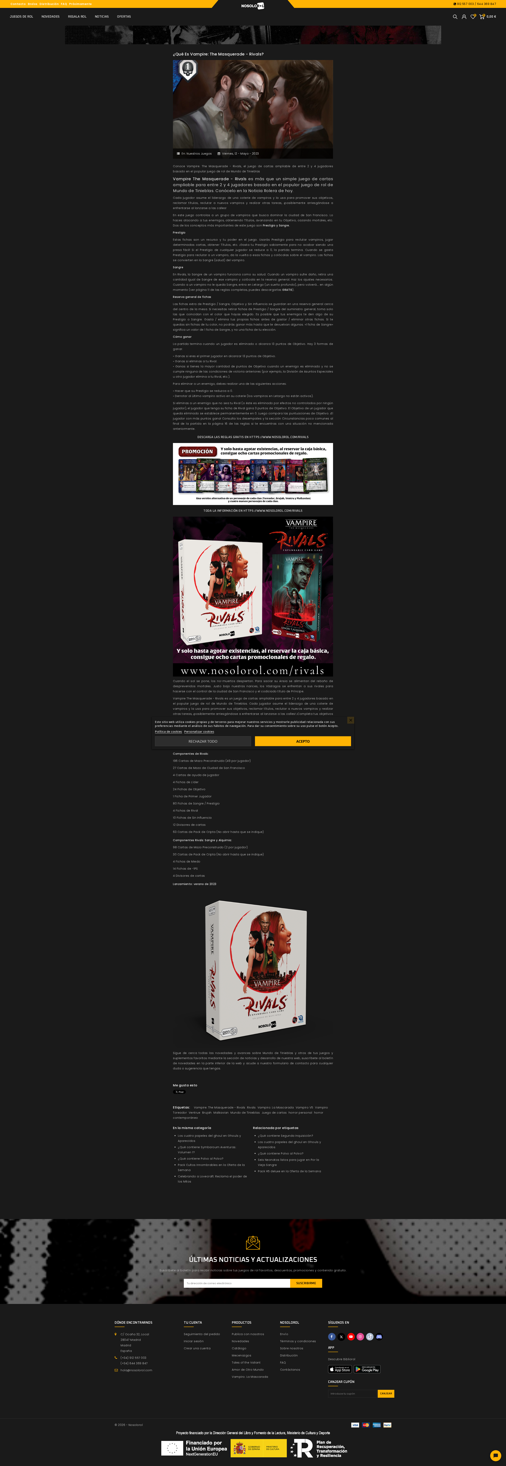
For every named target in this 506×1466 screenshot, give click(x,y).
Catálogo (239, 1348)
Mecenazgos (241, 1355)
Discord (379, 1336)
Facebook (332, 1336)
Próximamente (80, 4)
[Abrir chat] (495, 1455)
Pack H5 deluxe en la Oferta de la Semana (289, 1171)
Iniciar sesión (194, 1341)
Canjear (386, 1393)
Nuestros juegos (199, 154)
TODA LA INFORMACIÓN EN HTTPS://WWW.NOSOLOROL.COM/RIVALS (253, 510)
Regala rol (77, 16)
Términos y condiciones (298, 1341)
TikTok (370, 1336)
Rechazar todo (203, 741)
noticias (251, 1058)
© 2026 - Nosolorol (129, 1425)
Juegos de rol (21, 16)
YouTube (351, 1336)
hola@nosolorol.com (136, 1370)
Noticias (102, 16)
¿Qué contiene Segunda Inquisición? (285, 1136)
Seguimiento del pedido (202, 1334)
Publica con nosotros (248, 1334)
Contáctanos (290, 1370)
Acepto (303, 741)
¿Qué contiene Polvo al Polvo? (201, 1159)
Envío (284, 1334)
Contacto (18, 4)
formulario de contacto (291, 1063)
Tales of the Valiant (246, 1363)
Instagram (360, 1336)
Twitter (341, 1337)
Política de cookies (168, 731)
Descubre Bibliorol (341, 1359)
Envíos (33, 4)
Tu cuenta (193, 1322)
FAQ (64, 4)
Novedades (51, 16)
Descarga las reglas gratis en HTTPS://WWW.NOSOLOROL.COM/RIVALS (253, 437)
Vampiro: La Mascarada (250, 1377)
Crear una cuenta (197, 1348)
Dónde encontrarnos (133, 1322)
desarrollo (268, 1058)
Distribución (49, 4)
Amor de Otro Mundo (248, 1370)
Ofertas (124, 16)
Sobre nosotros (291, 1348)
